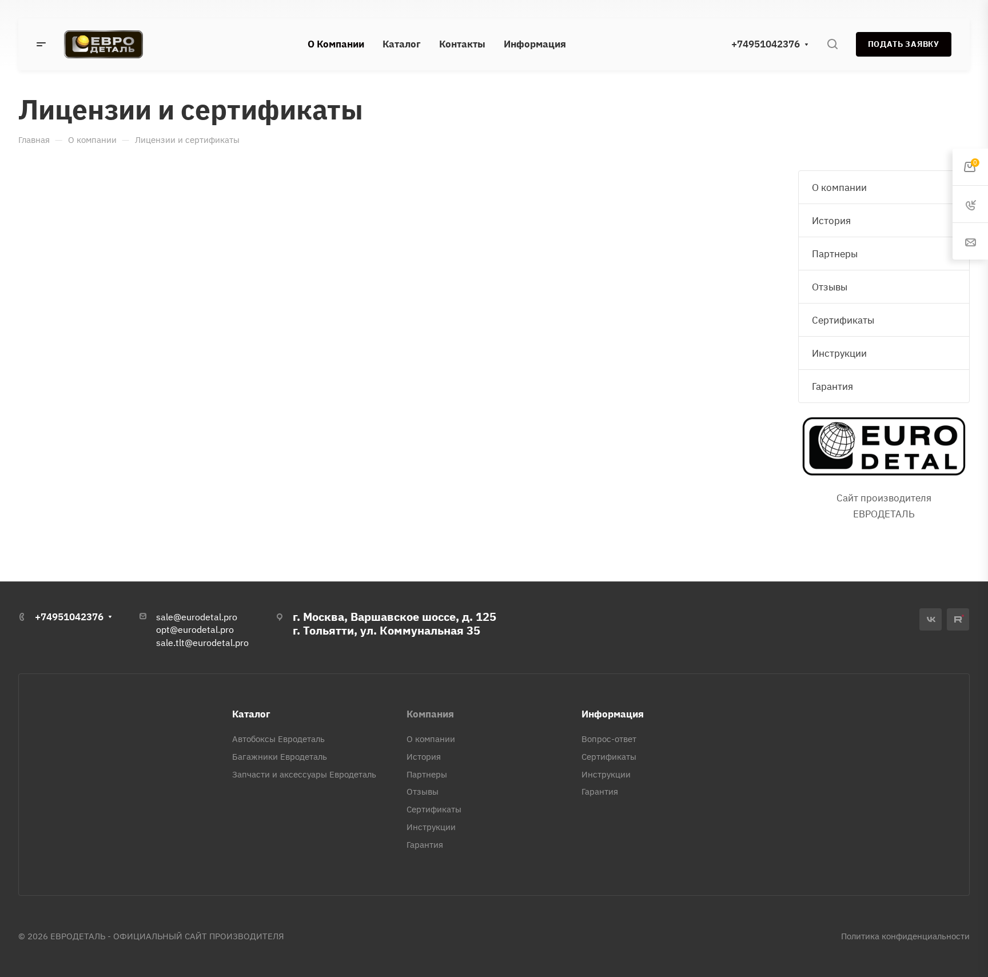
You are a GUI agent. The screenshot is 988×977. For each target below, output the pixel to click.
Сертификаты (843, 320)
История (831, 220)
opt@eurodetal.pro (195, 629)
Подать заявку (903, 44)
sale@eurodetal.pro (196, 617)
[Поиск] (832, 44)
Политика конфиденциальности (905, 936)
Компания (430, 714)
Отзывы (829, 287)
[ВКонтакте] (930, 619)
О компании (839, 187)
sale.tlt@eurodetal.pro (202, 642)
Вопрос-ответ (608, 738)
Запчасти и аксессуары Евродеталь (304, 774)
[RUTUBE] (958, 619)
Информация (612, 714)
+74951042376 (765, 44)
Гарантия (832, 386)
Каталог (251, 714)
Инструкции (839, 353)
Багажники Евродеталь (279, 756)
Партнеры (835, 254)
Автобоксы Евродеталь (278, 738)
